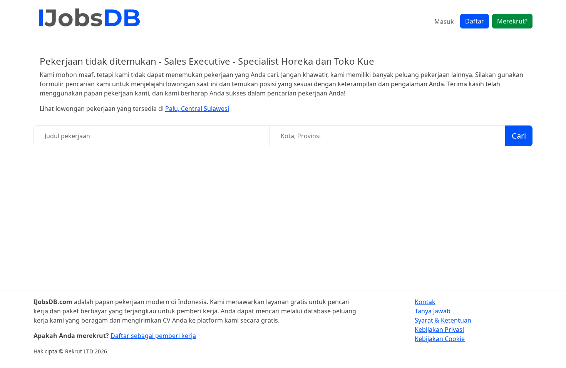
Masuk (444, 21)
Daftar (474, 21)
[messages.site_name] (89, 18)
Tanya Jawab (432, 311)
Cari (519, 135)
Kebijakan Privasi (439, 329)
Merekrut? (512, 21)
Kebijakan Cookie (440, 339)
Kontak (425, 302)
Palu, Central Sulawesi (197, 108)
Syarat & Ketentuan (443, 320)
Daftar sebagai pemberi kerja (153, 335)
